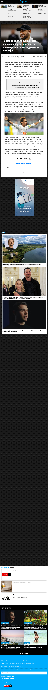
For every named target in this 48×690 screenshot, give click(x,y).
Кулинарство (28, 663)
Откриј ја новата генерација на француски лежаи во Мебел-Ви (26, 583)
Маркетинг (8, 676)
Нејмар (18, 163)
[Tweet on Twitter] (21, 159)
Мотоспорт (22, 660)
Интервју (31, 669)
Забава (17, 669)
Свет (15, 656)
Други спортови (28, 660)
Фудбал (23, 163)
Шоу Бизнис (4, 666)
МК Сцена (21, 666)
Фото (25, 669)
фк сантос (28, 163)
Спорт (2, 660)
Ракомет (14, 660)
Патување (23, 663)
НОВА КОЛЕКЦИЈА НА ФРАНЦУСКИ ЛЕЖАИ (22, 582)
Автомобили (13, 669)
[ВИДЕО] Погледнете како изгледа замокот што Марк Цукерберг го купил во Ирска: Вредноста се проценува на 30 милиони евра (12, 11)
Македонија (7, 656)
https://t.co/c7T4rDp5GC (32, 85)
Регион (12, 656)
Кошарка (10, 660)
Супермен (4, 56)
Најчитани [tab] (44, 232)
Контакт (12, 676)
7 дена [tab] (41, 608)
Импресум (3, 676)
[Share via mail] (30, 159)
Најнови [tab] (39, 232)
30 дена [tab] (45, 608)
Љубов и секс (18, 663)
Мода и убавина (12, 663)
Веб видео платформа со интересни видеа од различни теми (26, 571)
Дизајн (33, 663)
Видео (28, 669)
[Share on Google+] (25, 159)
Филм (9, 666)
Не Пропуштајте (6, 608)
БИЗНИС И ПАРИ (5, 623)
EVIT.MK (14, 594)
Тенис (18, 660)
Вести (2, 657)
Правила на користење (5, 682)
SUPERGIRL (27, 643)
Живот (3, 663)
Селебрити (17, 666)
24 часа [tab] (37, 608)
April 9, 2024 (36, 87)
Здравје (7, 663)
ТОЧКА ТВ (15, 570)
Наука (4, 669)
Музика (12, 666)
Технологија (8, 669)
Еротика (21, 669)
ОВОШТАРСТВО (28, 623)
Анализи (18, 656)
